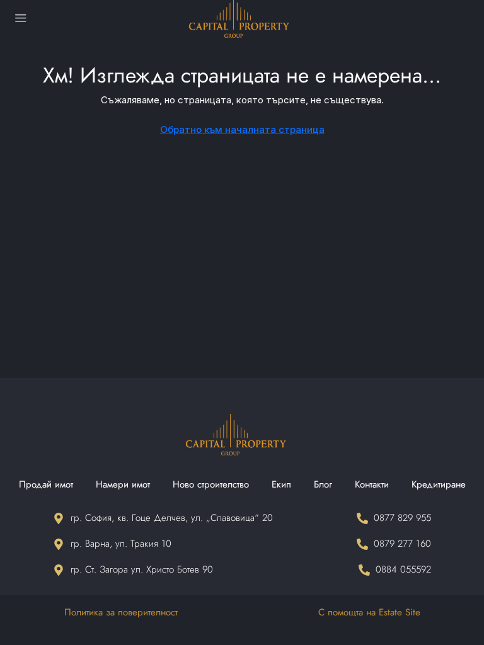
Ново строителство (211, 484)
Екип (281, 484)
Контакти (372, 484)
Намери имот (123, 484)
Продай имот (46, 484)
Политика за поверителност (121, 612)
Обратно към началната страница (242, 129)
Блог (323, 484)
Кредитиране (439, 484)
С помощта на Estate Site (369, 612)
